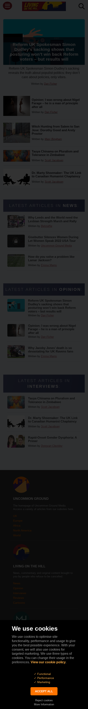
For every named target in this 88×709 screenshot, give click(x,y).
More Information (44, 704)
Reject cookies (44, 700)
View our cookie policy (48, 662)
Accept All (44, 691)
